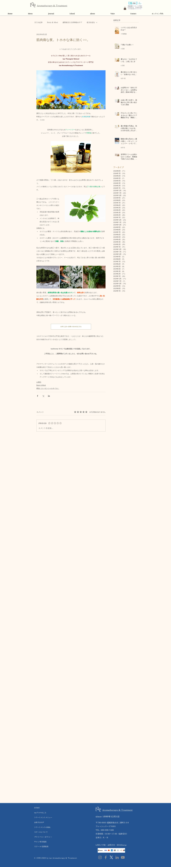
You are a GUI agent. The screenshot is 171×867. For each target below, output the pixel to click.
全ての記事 (38, 22)
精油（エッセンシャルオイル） (47, 388)
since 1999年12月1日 (108, 816)
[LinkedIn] (117, 857)
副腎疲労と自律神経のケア (72, 22)
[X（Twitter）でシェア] (43, 396)
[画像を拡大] (47, 277)
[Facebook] (105, 857)
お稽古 (38, 382)
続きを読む (91, 22)
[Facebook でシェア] (37, 396)
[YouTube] (123, 857)
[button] (125, 8)
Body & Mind (52, 22)
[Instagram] (100, 857)
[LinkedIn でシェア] (49, 396)
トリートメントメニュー (43, 817)
